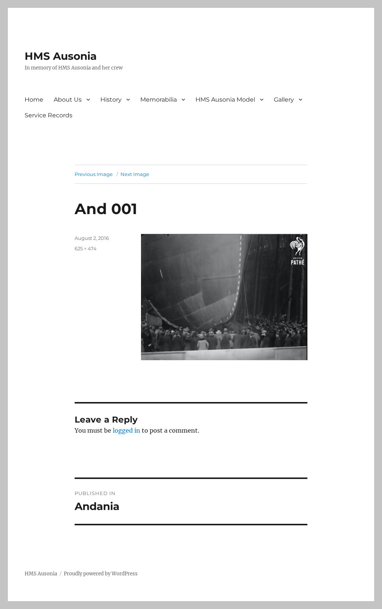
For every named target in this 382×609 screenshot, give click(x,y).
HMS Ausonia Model (225, 99)
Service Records (48, 115)
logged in (126, 430)
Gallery (284, 99)
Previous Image (94, 174)
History (111, 99)
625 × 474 (86, 248)
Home (34, 99)
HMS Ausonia (61, 56)
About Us (68, 99)
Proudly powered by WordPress (101, 574)
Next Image (134, 174)
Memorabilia (158, 99)
